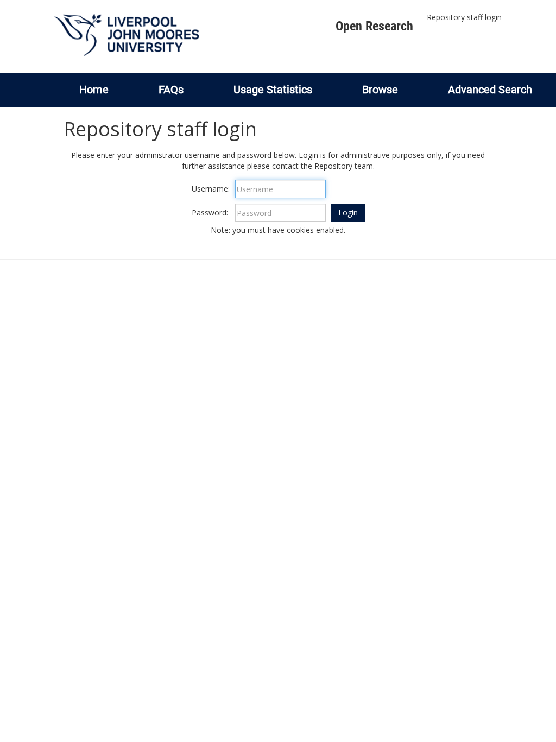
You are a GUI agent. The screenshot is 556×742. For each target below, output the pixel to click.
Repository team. (344, 166)
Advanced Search (490, 89)
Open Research (374, 26)
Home (94, 89)
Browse (380, 89)
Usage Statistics (272, 89)
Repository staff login (464, 17)
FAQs (171, 89)
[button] (348, 213)
